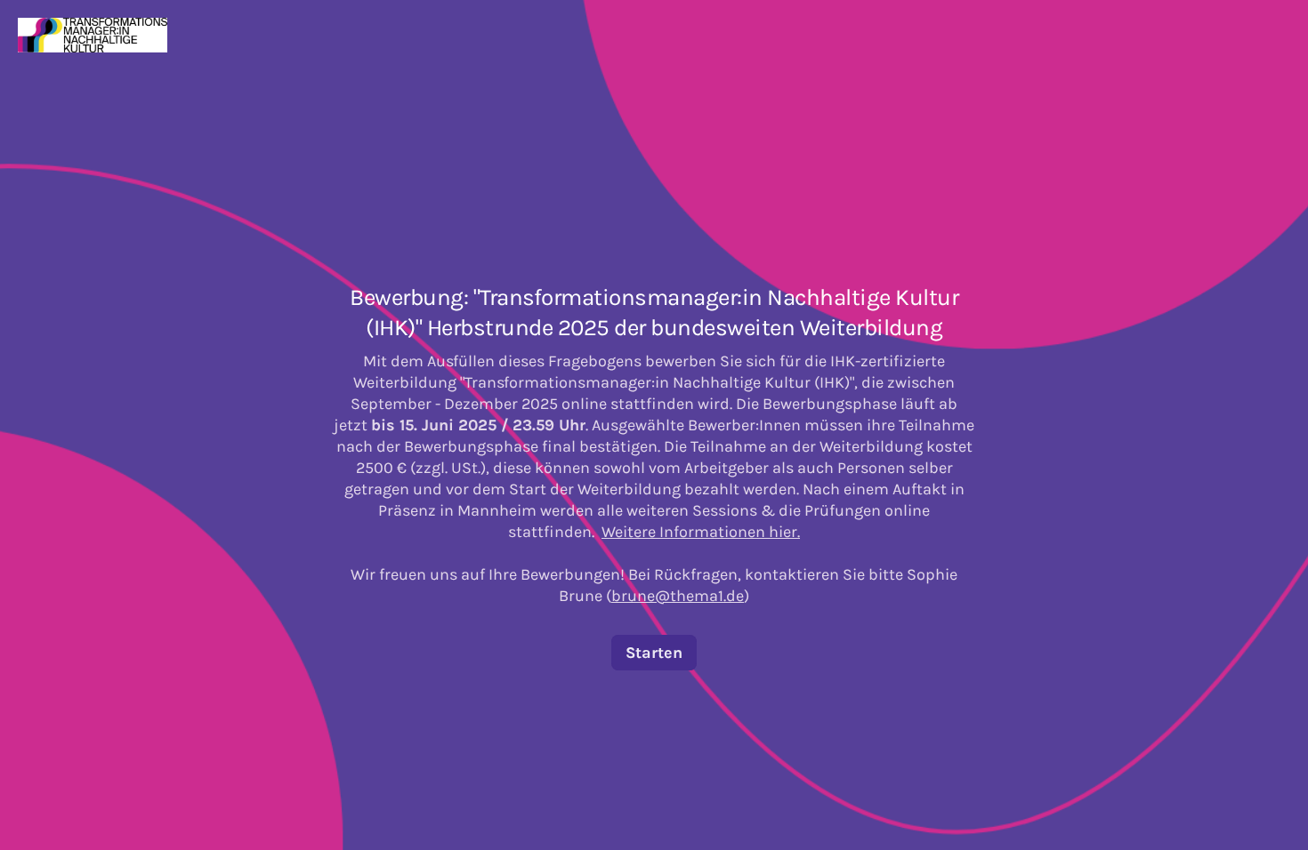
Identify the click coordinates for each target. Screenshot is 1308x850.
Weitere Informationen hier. (701, 531)
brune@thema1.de (677, 595)
